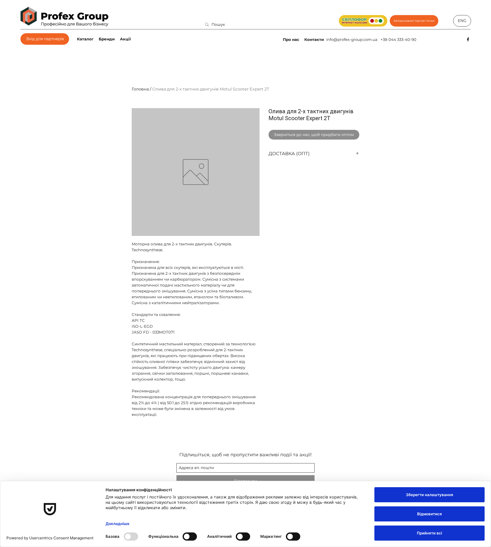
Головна (140, 89)
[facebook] (468, 39)
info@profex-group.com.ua (351, 39)
